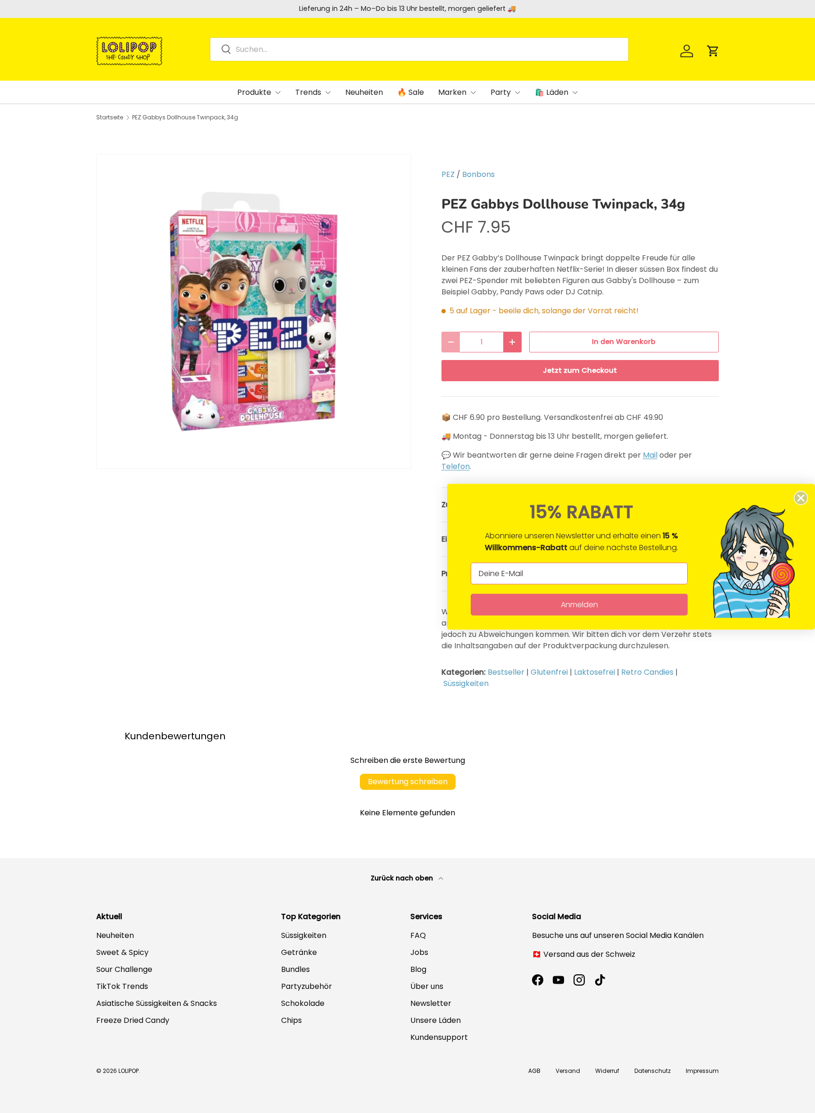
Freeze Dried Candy (132, 1020)
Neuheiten (364, 92)
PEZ (448, 174)
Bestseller (506, 672)
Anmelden (579, 604)
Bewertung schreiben (408, 781)
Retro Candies (647, 672)
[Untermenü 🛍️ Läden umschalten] (575, 92)
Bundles (295, 969)
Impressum (702, 1071)
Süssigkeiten (466, 683)
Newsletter (430, 1003)
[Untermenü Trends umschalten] (327, 92)
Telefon (455, 466)
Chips (291, 1020)
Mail (650, 455)
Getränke (299, 952)
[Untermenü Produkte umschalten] (277, 92)
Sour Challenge (124, 969)
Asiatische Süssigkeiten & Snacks (156, 1003)
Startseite (109, 117)
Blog (418, 969)
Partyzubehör (306, 986)
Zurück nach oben (403, 878)
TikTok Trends (122, 986)
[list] (254, 311)
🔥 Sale (410, 92)
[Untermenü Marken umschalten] (473, 92)
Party (501, 92)
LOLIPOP (128, 1071)
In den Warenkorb (624, 341)
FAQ (418, 935)
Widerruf (607, 1071)
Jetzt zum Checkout (580, 370)
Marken (452, 92)
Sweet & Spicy (122, 952)
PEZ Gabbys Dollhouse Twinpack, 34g (185, 117)
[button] (713, 51)
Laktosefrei (594, 672)
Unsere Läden (435, 1020)
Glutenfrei (549, 672)
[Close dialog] (801, 498)
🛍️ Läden (551, 92)
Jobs (419, 952)
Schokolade (302, 1003)
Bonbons (478, 174)
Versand (568, 1071)
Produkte (254, 92)
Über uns (426, 986)
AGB (534, 1071)
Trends (308, 92)
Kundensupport (439, 1037)
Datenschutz (652, 1071)
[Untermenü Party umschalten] (517, 92)
